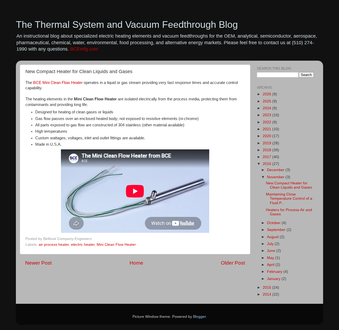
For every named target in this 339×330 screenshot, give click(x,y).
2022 (267, 122)
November (276, 177)
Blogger (199, 317)
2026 (267, 94)
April (271, 265)
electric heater (83, 245)
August (273, 237)
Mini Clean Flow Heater (116, 245)
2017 (267, 157)
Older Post (233, 263)
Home (136, 263)
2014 (267, 294)
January (274, 279)
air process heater (54, 245)
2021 (267, 129)
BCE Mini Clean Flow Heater (58, 83)
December (276, 170)
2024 (267, 108)
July (271, 244)
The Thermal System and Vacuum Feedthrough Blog (127, 24)
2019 (267, 143)
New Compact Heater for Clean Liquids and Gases (289, 185)
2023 (267, 115)
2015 (267, 287)
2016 (267, 164)
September (277, 230)
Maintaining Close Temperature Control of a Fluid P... (289, 198)
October (274, 223)
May (271, 258)
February (275, 272)
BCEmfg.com (84, 49)
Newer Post (38, 263)
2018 (267, 150)
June (271, 251)
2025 (267, 101)
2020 (267, 136)
